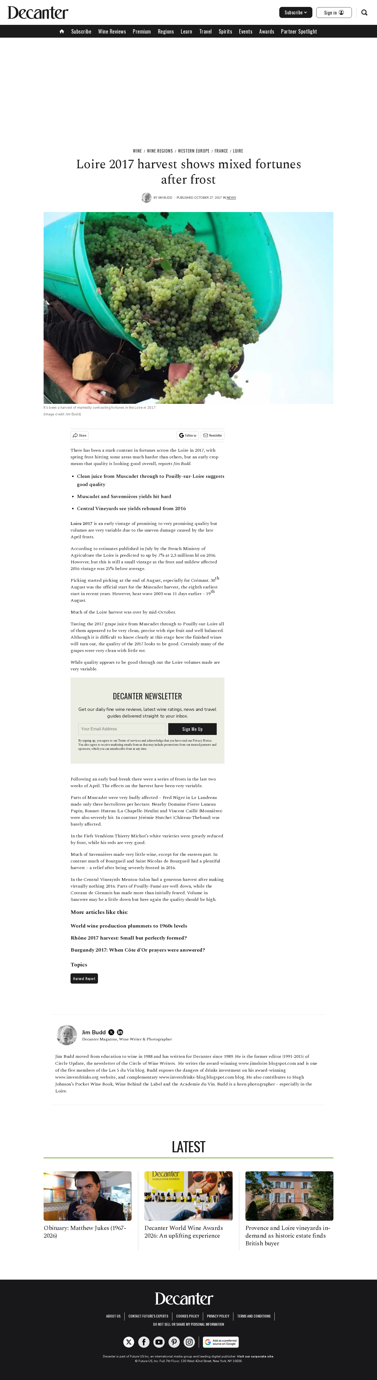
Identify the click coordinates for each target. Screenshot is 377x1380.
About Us (113, 1316)
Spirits (225, 31)
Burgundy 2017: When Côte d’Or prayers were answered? (138, 950)
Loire (238, 151)
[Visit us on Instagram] (189, 1342)
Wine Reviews (112, 31)
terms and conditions (254, 1316)
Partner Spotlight (299, 31)
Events (245, 31)
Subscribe (294, 12)
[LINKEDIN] (121, 1032)
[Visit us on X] (128, 1342)
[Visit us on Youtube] (159, 1342)
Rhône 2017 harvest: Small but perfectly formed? (129, 938)
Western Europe (194, 151)
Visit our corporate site (255, 1356)
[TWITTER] (112, 1032)
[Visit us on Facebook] (144, 1342)
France (221, 151)
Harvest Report (84, 978)
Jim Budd (165, 198)
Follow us (190, 435)
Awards (266, 31)
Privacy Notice (202, 740)
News (231, 198)
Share (82, 435)
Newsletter (215, 435)
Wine (137, 151)
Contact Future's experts (148, 1316)
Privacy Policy (218, 1316)
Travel (205, 31)
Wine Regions (160, 151)
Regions (166, 31)
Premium (142, 31)
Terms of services (129, 740)
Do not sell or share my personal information (188, 1324)
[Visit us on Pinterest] (174, 1342)
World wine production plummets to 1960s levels (129, 926)
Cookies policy (187, 1316)
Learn (186, 31)
